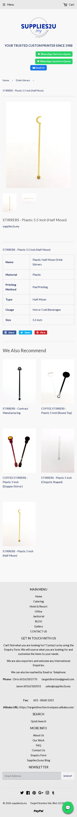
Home (6, 80)
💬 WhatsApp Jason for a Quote (54, 61)
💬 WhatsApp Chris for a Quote (54, 54)
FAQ (38, 745)
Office (38, 611)
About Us (38, 735)
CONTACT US (38, 631)
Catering (38, 601)
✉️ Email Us (38, 67)
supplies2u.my (19, 803)
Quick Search (38, 721)
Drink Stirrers (23, 80)
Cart (71, 4)
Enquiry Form (38, 755)
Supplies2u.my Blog (38, 760)
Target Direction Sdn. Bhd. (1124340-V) (51, 803)
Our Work (38, 740)
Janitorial (38, 616)
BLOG (38, 621)
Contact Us (38, 750)
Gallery (38, 626)
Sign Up (67, 776)
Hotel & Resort (38, 606)
